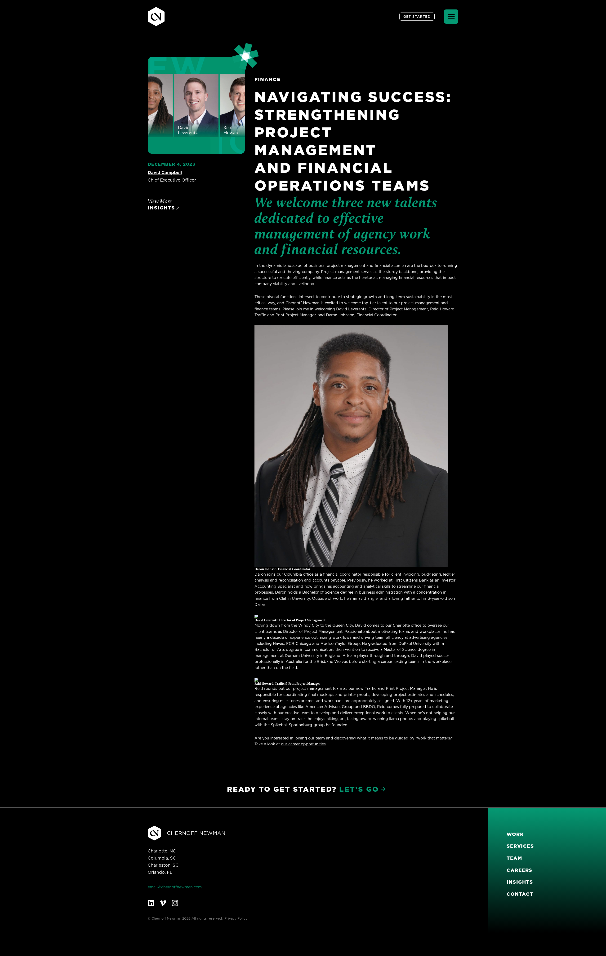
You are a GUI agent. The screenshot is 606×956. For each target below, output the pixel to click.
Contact (520, 894)
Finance (267, 79)
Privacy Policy (235, 918)
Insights (520, 882)
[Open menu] (451, 16)
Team (514, 858)
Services (520, 846)
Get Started (417, 16)
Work (515, 834)
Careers (519, 870)
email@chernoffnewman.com (175, 887)
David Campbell (165, 172)
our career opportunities (303, 744)
